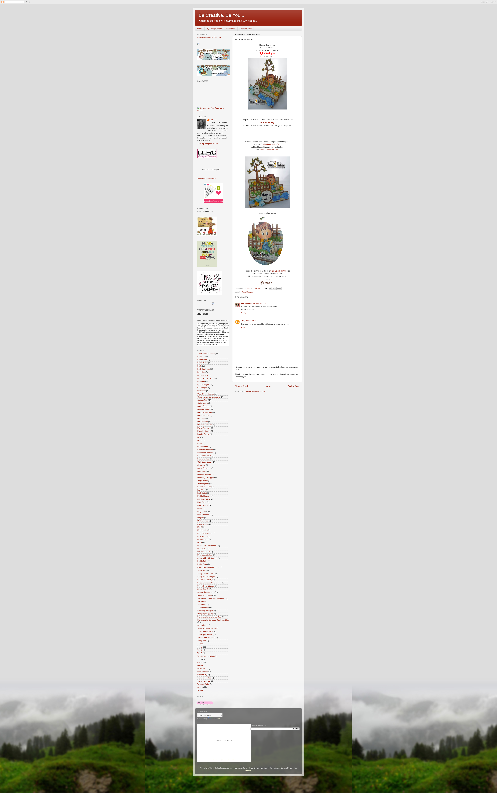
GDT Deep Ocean (204, 462)
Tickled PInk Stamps (205, 638)
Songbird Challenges (205, 592)
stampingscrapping (205, 614)
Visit (207, 178)
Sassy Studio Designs (206, 577)
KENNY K (201, 490)
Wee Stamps (202, 672)
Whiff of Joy (202, 675)
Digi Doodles (202, 422)
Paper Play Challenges (206, 546)
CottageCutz (202, 400)
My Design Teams (214, 29)
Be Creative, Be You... (221, 15)
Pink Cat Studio (203, 552)
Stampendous (203, 608)
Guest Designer (203, 468)
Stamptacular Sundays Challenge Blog (213, 620)
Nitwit (199, 543)
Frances (213, 120)
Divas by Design (204, 431)
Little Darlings (203, 505)
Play (223, 760)
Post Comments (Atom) (255, 391)
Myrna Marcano (248, 303)
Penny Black (202, 549)
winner (200, 687)
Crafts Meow (202, 403)
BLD (199, 366)
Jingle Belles (202, 481)
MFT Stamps (202, 521)
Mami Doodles (203, 515)
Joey (243, 320)
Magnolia (201, 512)
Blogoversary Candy (205, 378)
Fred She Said (203, 459)
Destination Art (203, 415)
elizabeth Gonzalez (205, 453)
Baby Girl (201, 357)
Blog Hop (201, 372)
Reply (243, 313)
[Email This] (270, 288)
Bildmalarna (202, 360)
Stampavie (201, 604)
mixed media (202, 524)
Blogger (248, 770)
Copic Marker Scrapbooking (208, 397)
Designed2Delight (204, 412)
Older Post (294, 386)
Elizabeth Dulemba (205, 450)
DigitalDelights (247, 292)
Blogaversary (202, 375)
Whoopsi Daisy (203, 684)
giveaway (201, 465)
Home (199, 29)
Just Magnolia (203, 484)
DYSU (199, 440)
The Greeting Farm (205, 631)
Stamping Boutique (205, 611)
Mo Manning (202, 530)
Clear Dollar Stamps (205, 394)
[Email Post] (266, 288)
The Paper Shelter (204, 634)
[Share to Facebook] (277, 288)
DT (198, 437)
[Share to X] (275, 288)
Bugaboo (201, 381)
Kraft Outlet (202, 493)
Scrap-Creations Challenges (208, 583)
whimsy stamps (203, 681)
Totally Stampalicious (206, 656)
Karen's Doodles (204, 487)
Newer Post (241, 386)
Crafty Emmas (203, 406)
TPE (199, 659)
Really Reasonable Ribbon (208, 567)
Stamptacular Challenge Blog (209, 617)
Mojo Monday (203, 536)
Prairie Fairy (202, 561)
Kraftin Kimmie (203, 496)
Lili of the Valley (203, 499)
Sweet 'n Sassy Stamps (207, 628)
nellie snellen (202, 539)
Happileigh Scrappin (205, 477)
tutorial (200, 662)
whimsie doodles (204, 678)
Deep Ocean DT (204, 409)
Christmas (201, 391)
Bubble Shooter (216, 760)
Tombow (200, 644)
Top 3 (199, 647)
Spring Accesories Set (270, 144)
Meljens (200, 518)
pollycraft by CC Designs (207, 558)
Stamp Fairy (202, 601)
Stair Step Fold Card (278, 271)
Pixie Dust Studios (204, 555)
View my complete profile (207, 144)
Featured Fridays (204, 456)
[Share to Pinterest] (280, 288)
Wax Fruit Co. (203, 669)
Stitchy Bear (202, 625)
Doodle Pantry (203, 434)
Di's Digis (201, 419)
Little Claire (202, 502)
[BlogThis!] (273, 288)
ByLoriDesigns (203, 385)
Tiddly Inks (201, 641)
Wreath (200, 690)
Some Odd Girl (203, 589)
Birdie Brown (202, 363)
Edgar (199, 443)
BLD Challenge (203, 369)
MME (199, 527)
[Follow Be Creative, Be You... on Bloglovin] (205, 704)
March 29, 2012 (262, 303)
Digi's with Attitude (204, 425)
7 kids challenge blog (206, 354)
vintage (200, 665)
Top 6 (199, 653)
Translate (216, 718)
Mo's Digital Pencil (204, 533)
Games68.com (232, 760)
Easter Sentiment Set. (268, 150)
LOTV (199, 508)
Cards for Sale (245, 29)
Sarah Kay (201, 570)
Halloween (201, 471)
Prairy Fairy (202, 564)
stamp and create (204, 595)
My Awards (230, 29)
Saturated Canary (204, 580)
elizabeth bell (202, 447)
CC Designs (202, 388)
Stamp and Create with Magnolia (210, 598)
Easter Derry (267, 122)
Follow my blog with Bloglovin (209, 37)
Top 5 (199, 650)
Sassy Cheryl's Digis (205, 574)
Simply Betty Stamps (205, 586)
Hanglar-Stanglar (204, 474)
